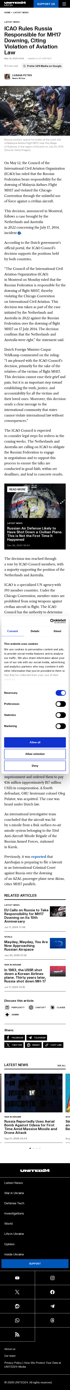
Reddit (36, 1044)
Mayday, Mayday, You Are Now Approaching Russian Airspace (26, 945)
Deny (35, 765)
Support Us (46, 4)
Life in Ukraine (14, 1233)
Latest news (21, 12)
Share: (9, 1030)
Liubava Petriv (22, 75)
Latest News (13, 1182)
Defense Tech (14, 1203)
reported (38, 857)
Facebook (17, 1037)
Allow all (35, 742)
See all (61, 1065)
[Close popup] (65, 1350)
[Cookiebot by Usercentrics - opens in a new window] (50, 621)
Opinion (9, 1244)
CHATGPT (40, 1007)
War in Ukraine (12, 965)
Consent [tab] (12, 631)
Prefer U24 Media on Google (44, 66)
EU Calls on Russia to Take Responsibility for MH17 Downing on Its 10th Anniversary (26, 915)
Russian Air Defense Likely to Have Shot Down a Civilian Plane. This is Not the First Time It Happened (34, 534)
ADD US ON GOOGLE (35, 1380)
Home (7, 12)
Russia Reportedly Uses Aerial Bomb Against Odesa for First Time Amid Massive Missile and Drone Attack (30, 1127)
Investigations (14, 1213)
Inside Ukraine (14, 1254)
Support (35, 1263)
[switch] (61, 704)
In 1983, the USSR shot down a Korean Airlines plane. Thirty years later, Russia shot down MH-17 (25, 975)
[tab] (30, 1148)
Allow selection (35, 753)
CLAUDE (61, 1007)
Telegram (39, 1037)
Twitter (17, 1044)
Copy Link (56, 1044)
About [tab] (57, 631)
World (8, 937)
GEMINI (15, 1014)
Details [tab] (35, 631)
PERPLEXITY (18, 1007)
